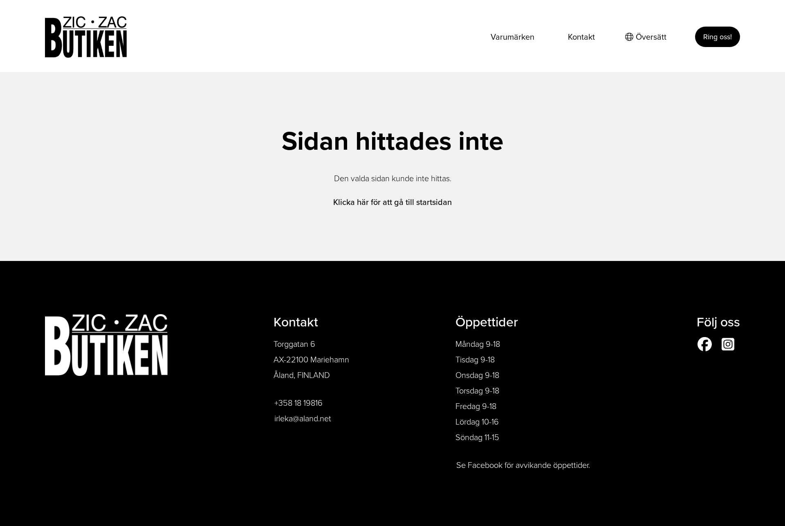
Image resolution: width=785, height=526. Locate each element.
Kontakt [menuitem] (581, 37)
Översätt (651, 37)
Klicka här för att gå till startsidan (392, 202)
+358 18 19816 (298, 403)
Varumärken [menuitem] (512, 37)
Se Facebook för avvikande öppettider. (523, 465)
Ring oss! (717, 36)
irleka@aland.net (302, 418)
